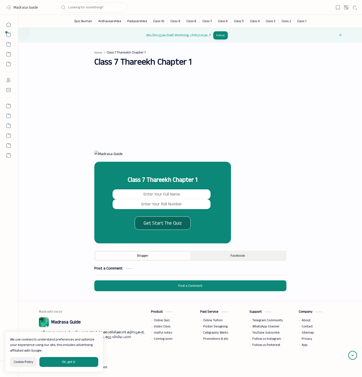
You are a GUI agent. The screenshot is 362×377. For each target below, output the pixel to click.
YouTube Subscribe (266, 332)
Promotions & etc (216, 338)
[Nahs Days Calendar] (9, 116)
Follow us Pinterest (266, 344)
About (306, 320)
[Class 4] (255, 21)
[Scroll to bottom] (352, 355)
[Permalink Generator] (9, 106)
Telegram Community (267, 320)
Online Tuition (213, 320)
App (305, 344)
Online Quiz (162, 320)
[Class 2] (286, 21)
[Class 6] (223, 21)
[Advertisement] (190, 112)
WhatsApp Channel (265, 326)
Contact (307, 326)
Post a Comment (190, 285)
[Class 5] (239, 21)
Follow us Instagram (266, 338)
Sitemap (308, 332)
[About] (9, 80)
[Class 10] (158, 21)
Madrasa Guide (26, 7)
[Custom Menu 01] (9, 54)
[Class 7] (207, 21)
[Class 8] (191, 21)
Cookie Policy (23, 361)
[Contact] (9, 90)
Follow (220, 35)
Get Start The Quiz (163, 223)
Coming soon (163, 338)
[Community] (9, 145)
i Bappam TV (333, 366)
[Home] (9, 25)
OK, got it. (69, 361)
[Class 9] (175, 21)
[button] (8, 7)
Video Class (162, 326)
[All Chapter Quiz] (9, 126)
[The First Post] (9, 136)
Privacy (307, 338)
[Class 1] (301, 21)
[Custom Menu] (9, 64)
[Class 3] (271, 21)
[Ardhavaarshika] (109, 21)
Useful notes (163, 332)
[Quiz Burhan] (83, 21)
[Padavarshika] (137, 21)
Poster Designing (215, 326)
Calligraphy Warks (215, 332)
